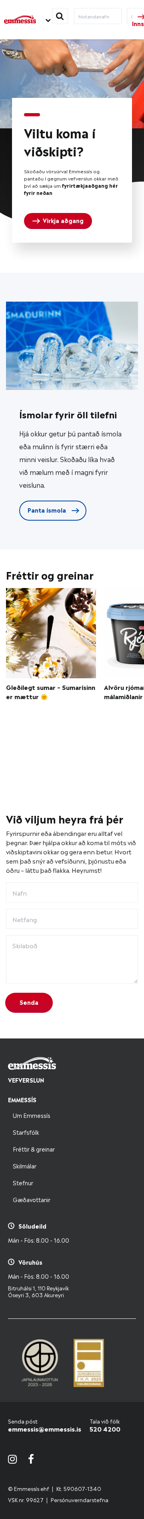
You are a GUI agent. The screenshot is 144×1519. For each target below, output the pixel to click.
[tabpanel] (72, 170)
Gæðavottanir (31, 1199)
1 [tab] (32, 114)
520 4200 (105, 1428)
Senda (29, 1002)
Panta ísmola (48, 509)
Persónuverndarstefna (79, 1499)
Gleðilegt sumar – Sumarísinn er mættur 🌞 (50, 691)
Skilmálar (24, 1165)
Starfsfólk (26, 1132)
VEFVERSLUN (26, 1079)
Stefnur (23, 1182)
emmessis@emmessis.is (44, 1428)
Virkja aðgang (63, 220)
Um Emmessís (31, 1115)
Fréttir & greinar (34, 1148)
